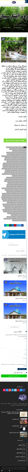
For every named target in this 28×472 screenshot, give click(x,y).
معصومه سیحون (23, 215)
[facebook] (22, 225)
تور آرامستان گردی (22, 163)
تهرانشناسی (23, 161)
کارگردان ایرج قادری (22, 199)
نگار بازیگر (6, 218)
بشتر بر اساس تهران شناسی (13, 255)
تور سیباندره (5, 166)
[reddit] (17, 225)
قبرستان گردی (17, 197)
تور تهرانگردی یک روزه (7, 165)
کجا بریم (15, 199)
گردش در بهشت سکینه (12, 200)
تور (24, 22)
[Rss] (4, 390)
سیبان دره (7, 190)
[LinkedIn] (15, 390)
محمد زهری (15, 209)
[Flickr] (12, 390)
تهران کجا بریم (23, 159)
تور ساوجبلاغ (23, 166)
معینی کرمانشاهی (14, 215)
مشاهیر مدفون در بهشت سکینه (14, 213)
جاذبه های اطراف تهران (9, 179)
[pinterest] (15, 225)
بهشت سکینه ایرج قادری (15, 156)
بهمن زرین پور (14, 158)
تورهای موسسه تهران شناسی (20, 177)
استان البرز (15, 150)
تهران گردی (7, 159)
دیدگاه (25, 338)
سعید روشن (16, 190)
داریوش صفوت (23, 183)
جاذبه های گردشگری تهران (13, 181)
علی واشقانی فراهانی (21, 195)
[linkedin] (12, 225)
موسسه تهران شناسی (21, 216)
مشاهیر (14, 211)
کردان (19, 200)
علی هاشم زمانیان (6, 193)
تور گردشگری (15, 168)
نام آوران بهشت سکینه (21, 218)
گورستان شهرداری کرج (16, 208)
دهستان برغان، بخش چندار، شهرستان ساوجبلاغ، (16, 184)
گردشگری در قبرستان (11, 202)
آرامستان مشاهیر (22, 149)
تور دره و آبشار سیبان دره (13, 244)
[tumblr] (10, 225)
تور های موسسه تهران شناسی (11, 170)
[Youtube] (10, 390)
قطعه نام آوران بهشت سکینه (7, 197)
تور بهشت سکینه (14, 163)
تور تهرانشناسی (23, 165)
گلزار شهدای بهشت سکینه (9, 206)
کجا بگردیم (10, 199)
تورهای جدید (14, 175)
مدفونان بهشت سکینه (7, 209)
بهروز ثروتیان (23, 156)
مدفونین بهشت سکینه (21, 211)
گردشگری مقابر (6, 204)
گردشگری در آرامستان (21, 202)
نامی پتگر (14, 218)
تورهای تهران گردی (22, 175)
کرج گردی (24, 200)
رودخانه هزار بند (23, 188)
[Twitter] (21, 390)
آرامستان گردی (9, 147)
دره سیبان (17, 183)
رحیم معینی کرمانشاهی (11, 186)
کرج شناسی (4, 199)
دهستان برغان (10, 183)
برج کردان (13, 154)
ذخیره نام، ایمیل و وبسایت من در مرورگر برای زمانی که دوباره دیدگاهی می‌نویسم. (14, 365)
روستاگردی (16, 188)
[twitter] (20, 225)
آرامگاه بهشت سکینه (14, 149)
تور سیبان (18, 166)
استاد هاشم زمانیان (22, 150)
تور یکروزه (24, 172)
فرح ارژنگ (14, 195)
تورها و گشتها (18, 172)
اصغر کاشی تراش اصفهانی (20, 152)
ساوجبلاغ (4, 188)
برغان (8, 154)
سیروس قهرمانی (18, 191)
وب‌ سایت (25, 358)
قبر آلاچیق (9, 195)
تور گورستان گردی (22, 170)
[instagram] (7, 390)
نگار (10, 218)
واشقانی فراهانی (16, 220)
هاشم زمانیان (23, 220)
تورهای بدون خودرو (13, 174)
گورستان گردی (8, 208)
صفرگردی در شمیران (20, 250)
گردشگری (5, 200)
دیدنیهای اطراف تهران (21, 186)
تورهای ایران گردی (22, 174)
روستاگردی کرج (10, 188)
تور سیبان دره (12, 166)
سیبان (12, 190)
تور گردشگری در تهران (6, 168)
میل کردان (14, 216)
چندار (6, 181)
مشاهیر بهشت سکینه (8, 211)
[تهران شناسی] (14, 1)
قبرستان (4, 195)
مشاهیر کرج (23, 213)
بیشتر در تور (4, 255)
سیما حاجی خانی (10, 191)
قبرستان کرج (23, 197)
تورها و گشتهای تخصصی (9, 172)
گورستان (24, 208)
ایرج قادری (24, 154)
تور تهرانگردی (15, 165)
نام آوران (9, 216)
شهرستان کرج (23, 193)
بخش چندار (18, 154)
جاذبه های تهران (23, 181)
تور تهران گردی (6, 163)
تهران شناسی (15, 27)
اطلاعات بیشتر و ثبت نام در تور (15, 140)
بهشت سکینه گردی (22, 158)
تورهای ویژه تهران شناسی (21, 179)
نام (26, 349)
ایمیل (25, 353)
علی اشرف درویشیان (15, 193)
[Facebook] (24, 390)
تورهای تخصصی (5, 174)
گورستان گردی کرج (22, 209)
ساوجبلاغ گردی (23, 190)
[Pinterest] (18, 390)
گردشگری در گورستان (21, 204)
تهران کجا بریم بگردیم (14, 159)
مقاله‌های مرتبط (23, 255)
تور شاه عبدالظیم (22, 275)
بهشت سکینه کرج (5, 156)
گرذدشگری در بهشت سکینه (20, 206)
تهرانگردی (18, 161)
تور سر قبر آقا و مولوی (21, 298)
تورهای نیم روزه (10, 177)
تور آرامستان (9, 161)
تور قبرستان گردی (22, 168)
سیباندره (24, 191)
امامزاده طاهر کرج (10, 152)
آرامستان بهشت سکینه (18, 147)
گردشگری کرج (13, 204)
